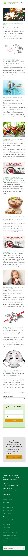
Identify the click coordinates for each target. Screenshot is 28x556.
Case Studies (19, 290)
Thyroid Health (6, 524)
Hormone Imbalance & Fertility (10, 521)
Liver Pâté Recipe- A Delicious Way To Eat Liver (14, 217)
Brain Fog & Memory (8, 530)
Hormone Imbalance (17, 145)
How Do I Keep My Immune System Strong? (12, 98)
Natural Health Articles (8, 507)
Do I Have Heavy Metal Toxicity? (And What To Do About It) (13, 328)
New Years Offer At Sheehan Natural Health (13, 24)
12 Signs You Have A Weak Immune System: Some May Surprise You (12, 371)
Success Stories (6, 502)
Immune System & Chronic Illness (10, 532)
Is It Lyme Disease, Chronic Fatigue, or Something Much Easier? (13, 288)
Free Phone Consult (14, 457)
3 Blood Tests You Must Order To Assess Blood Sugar (14, 251)
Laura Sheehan (7, 26)
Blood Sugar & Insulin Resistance (10, 538)
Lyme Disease (13, 293)
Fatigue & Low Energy (8, 519)
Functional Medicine (12, 27)
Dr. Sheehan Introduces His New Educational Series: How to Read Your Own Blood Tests (13, 178)
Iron (8, 293)
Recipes (4, 147)
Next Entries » (22, 392)
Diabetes (11, 143)
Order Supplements (7, 510)
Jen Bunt (6, 290)
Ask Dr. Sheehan (10, 375)
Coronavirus (9, 102)
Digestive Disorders (18, 143)
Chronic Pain (6, 143)
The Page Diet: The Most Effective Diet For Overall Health (13, 140)
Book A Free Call (7, 513)
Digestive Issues (6, 527)
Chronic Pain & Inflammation (9, 535)
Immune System (11, 333)
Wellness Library (6, 105)
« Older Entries (6, 392)
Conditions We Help (7, 499)
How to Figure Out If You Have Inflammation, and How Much (11, 59)
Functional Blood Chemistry (14, 63)
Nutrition (19, 27)
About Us (5, 505)
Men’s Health (6, 541)
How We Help (6, 496)
